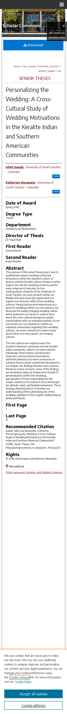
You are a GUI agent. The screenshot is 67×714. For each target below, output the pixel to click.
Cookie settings (19, 677)
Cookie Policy (23, 681)
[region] (33, 681)
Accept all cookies (34, 694)
